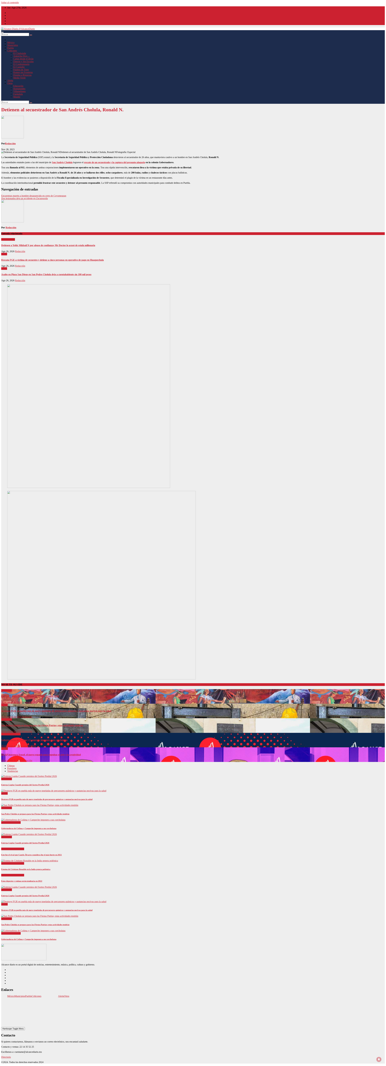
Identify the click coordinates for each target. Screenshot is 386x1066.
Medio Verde (19, 77)
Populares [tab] (12, 768)
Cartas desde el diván (23, 58)
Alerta (10, 80)
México (10, 42)
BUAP (4, 748)
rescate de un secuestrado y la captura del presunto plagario (114, 162)
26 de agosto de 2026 (11, 702)
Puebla (10, 48)
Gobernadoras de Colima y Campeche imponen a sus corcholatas (34, 740)
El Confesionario (21, 64)
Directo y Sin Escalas (23, 61)
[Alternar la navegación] (2, 32)
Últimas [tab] (11, 765)
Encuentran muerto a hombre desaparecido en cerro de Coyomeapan (33, 195)
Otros (10, 83)
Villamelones (19, 91)
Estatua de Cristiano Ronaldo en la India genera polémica (25, 869)
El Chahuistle (19, 53)
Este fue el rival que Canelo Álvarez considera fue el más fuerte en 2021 (31, 855)
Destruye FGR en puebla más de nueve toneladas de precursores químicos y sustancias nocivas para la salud (56, 711)
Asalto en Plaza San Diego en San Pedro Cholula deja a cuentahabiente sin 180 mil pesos (46, 274)
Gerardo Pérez (29, 746)
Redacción (10, 143)
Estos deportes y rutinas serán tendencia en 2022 (21, 881)
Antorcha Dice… (21, 56)
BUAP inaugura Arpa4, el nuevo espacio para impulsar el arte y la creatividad (41, 754)
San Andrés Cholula (62, 162)
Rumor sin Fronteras (23, 72)
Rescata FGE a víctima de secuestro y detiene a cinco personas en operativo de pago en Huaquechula (52, 260)
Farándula (18, 94)
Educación (18, 86)
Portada (11, 239)
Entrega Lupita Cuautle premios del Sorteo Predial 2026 (30, 696)
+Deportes (6, 849)
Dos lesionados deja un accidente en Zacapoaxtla (24, 198)
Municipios (12, 45)
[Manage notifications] (379, 1059)
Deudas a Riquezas (22, 75)
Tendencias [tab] (12, 771)
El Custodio (19, 67)
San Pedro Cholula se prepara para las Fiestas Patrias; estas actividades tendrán (42, 725)
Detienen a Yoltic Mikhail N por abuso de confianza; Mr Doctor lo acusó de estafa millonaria (48, 245)
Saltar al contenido (10, 2)
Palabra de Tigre (21, 69)
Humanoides (19, 88)
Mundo (16, 96)
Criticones (12, 50)
